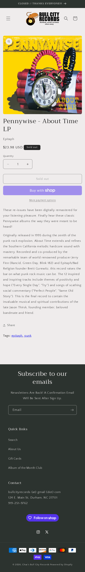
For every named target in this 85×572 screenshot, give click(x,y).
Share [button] (11, 325)
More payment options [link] (42, 200)
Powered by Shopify (61, 564)
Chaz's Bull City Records (36, 564)
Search (13, 440)
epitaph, (18, 335)
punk (27, 335)
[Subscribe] (72, 410)
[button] (8, 18)
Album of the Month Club (25, 468)
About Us (14, 449)
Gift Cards (14, 458)
